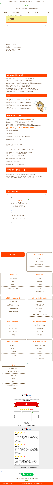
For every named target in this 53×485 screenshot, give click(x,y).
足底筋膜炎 (13, 351)
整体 (40, 311)
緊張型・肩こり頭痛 (13, 288)
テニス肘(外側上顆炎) (13, 372)
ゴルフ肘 (13, 375)
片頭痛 (39, 351)
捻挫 (13, 381)
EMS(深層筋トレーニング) (40, 314)
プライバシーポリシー (45, 483)
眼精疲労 (13, 285)
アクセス (37, 12)
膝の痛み (13, 348)
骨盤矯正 (39, 281)
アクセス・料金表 (39, 261)
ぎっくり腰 (40, 331)
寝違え (13, 335)
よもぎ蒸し (13, 388)
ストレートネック (13, 325)
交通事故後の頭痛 (13, 308)
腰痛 (40, 278)
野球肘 (13, 378)
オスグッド (13, 355)
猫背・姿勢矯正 (40, 291)
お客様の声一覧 (39, 264)
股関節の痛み (13, 345)
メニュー (26, 12)
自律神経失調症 (13, 368)
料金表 (47, 12)
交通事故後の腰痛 (13, 311)
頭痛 (13, 281)
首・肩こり (40, 288)
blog (39, 268)
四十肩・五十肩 (13, 328)
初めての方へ (15, 12)
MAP (26, 9)
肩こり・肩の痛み (13, 331)
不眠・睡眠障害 (13, 278)
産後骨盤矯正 (39, 308)
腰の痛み (39, 335)
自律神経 (39, 285)
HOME (5, 12)
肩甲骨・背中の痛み (40, 325)
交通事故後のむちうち (13, 305)
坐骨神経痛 (40, 328)
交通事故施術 (13, 301)
